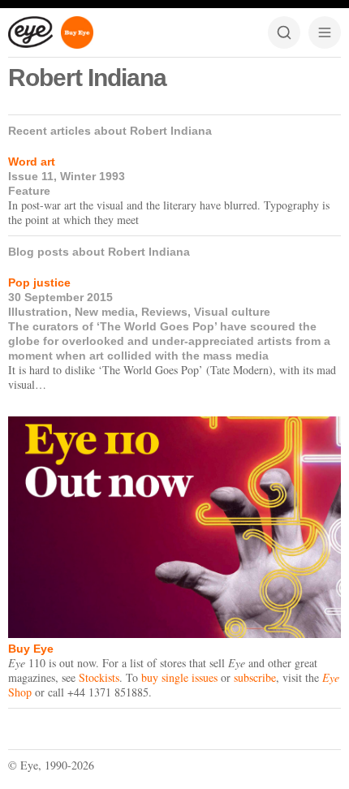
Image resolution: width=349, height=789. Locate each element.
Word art (31, 161)
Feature (29, 190)
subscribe (255, 677)
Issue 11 (31, 176)
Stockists (99, 677)
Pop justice (39, 282)
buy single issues (179, 677)
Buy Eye (31, 648)
